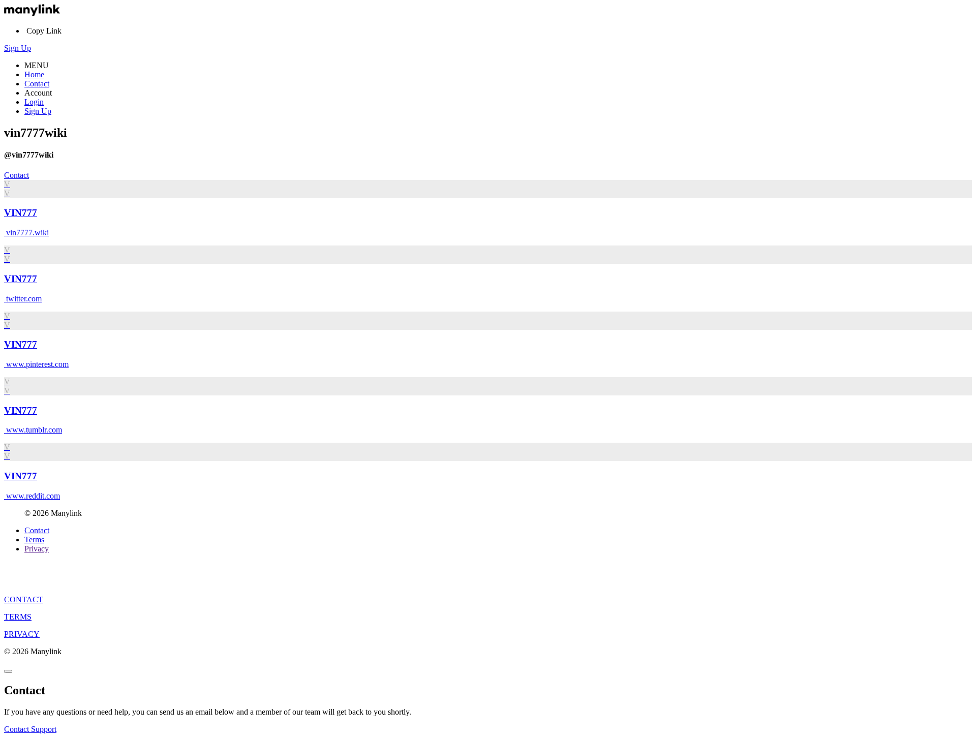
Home (34, 74)
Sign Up (17, 48)
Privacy (36, 548)
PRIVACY (22, 634)
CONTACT (23, 599)
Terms (34, 539)
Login (34, 102)
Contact (36, 83)
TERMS (18, 616)
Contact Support (30, 729)
